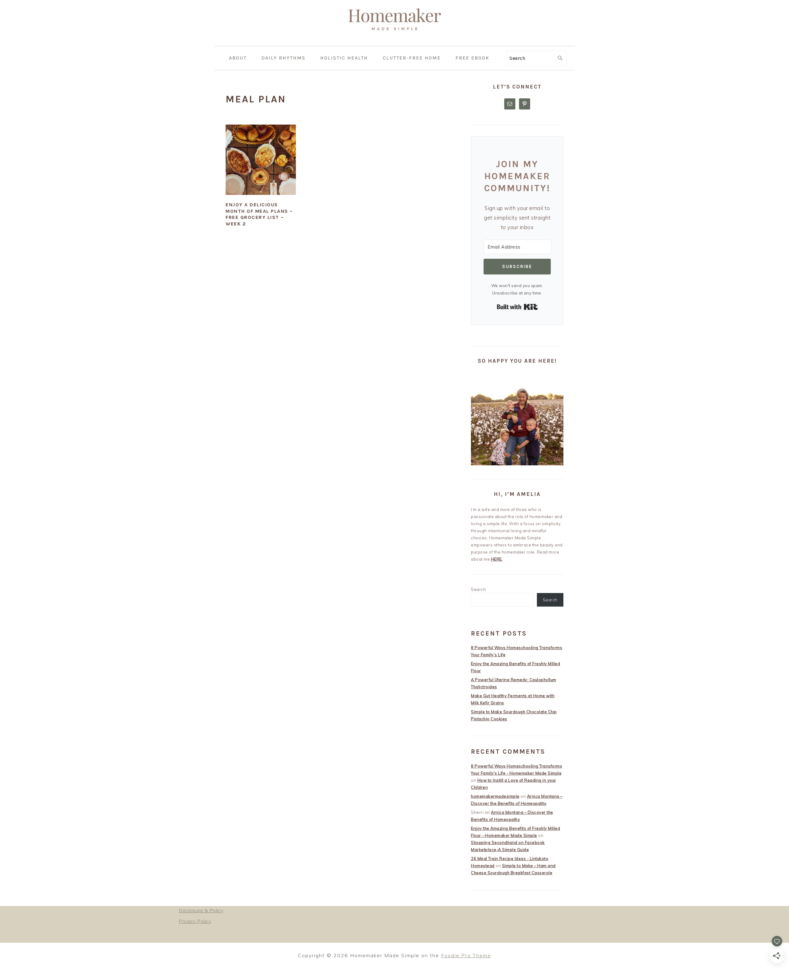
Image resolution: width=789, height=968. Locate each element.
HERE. (497, 559)
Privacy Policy (195, 921)
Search (478, 589)
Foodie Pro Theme (466, 955)
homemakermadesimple (495, 796)
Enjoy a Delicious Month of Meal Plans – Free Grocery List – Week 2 (259, 214)
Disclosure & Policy (201, 910)
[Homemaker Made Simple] (394, 41)
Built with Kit (517, 306)
